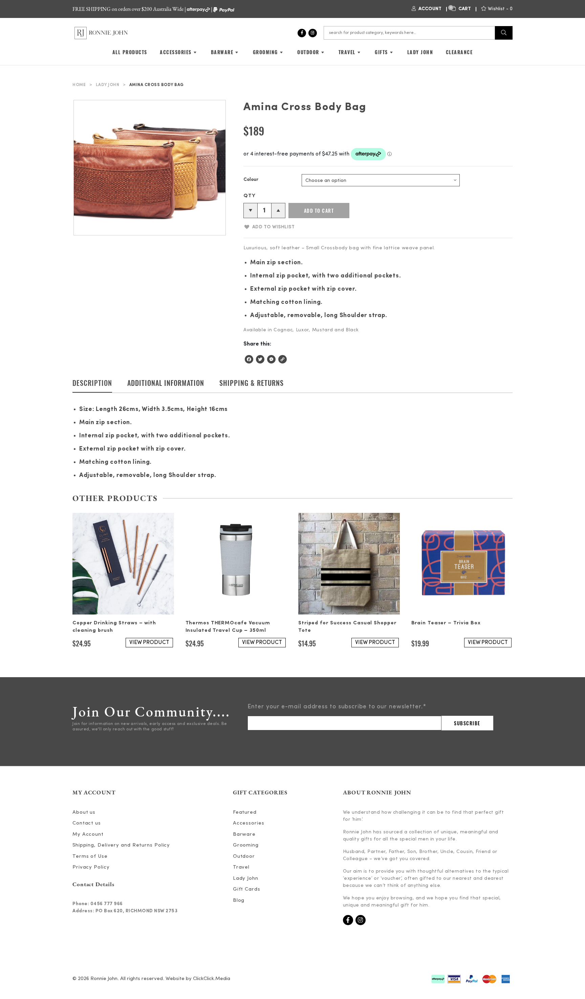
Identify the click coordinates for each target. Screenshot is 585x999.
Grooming (246, 845)
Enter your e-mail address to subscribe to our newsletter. (336, 707)
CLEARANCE (459, 52)
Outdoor (244, 856)
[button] (269, 227)
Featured (245, 812)
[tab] (92, 385)
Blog (239, 900)
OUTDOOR (308, 52)
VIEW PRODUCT (149, 642)
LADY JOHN (420, 52)
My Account (88, 834)
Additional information (165, 383)
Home (79, 85)
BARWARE (222, 52)
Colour (250, 179)
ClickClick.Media (211, 978)
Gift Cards (246, 889)
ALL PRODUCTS (129, 52)
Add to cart (319, 210)
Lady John (108, 85)
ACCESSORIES (176, 52)
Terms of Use (90, 856)
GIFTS (381, 52)
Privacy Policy (91, 867)
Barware (244, 834)
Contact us (86, 823)
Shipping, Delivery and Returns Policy (121, 845)
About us (83, 812)
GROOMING (265, 52)
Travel (241, 867)
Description (92, 383)
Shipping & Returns (251, 383)
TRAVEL (347, 52)
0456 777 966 (106, 903)
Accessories (248, 823)
